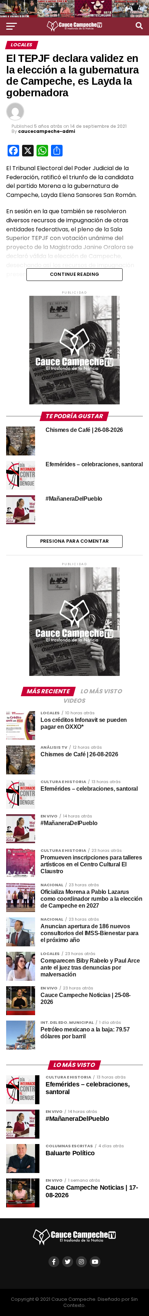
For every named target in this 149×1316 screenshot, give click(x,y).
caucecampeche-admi (46, 131)
